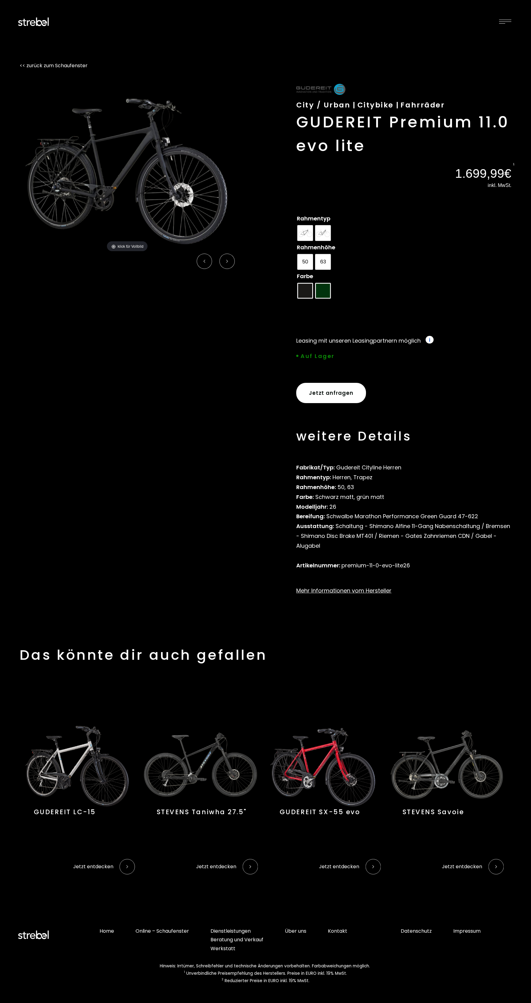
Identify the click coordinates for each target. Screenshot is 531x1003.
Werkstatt (222, 948)
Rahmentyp (313, 218)
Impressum (467, 931)
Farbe (305, 276)
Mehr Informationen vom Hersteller (343, 590)
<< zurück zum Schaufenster (54, 65)
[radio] (305, 233)
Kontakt (337, 931)
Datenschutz (416, 931)
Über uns (295, 931)
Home (107, 931)
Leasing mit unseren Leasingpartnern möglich (358, 340)
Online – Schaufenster (162, 931)
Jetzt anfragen (331, 393)
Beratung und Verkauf (236, 939)
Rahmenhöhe (316, 247)
